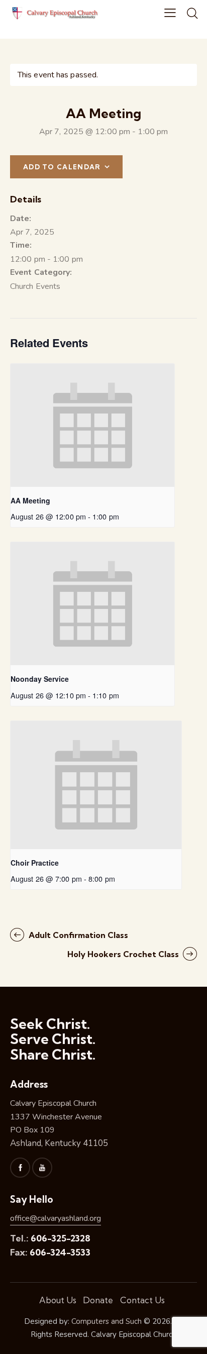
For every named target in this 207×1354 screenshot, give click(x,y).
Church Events (35, 286)
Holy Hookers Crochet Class (124, 954)
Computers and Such (106, 1321)
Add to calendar (62, 167)
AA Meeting (30, 500)
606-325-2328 (60, 1238)
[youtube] (42, 1168)
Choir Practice (35, 863)
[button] (170, 13)
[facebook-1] (20, 1168)
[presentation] (92, 425)
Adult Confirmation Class (77, 935)
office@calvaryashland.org (55, 1218)
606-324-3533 (60, 1252)
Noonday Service (40, 679)
